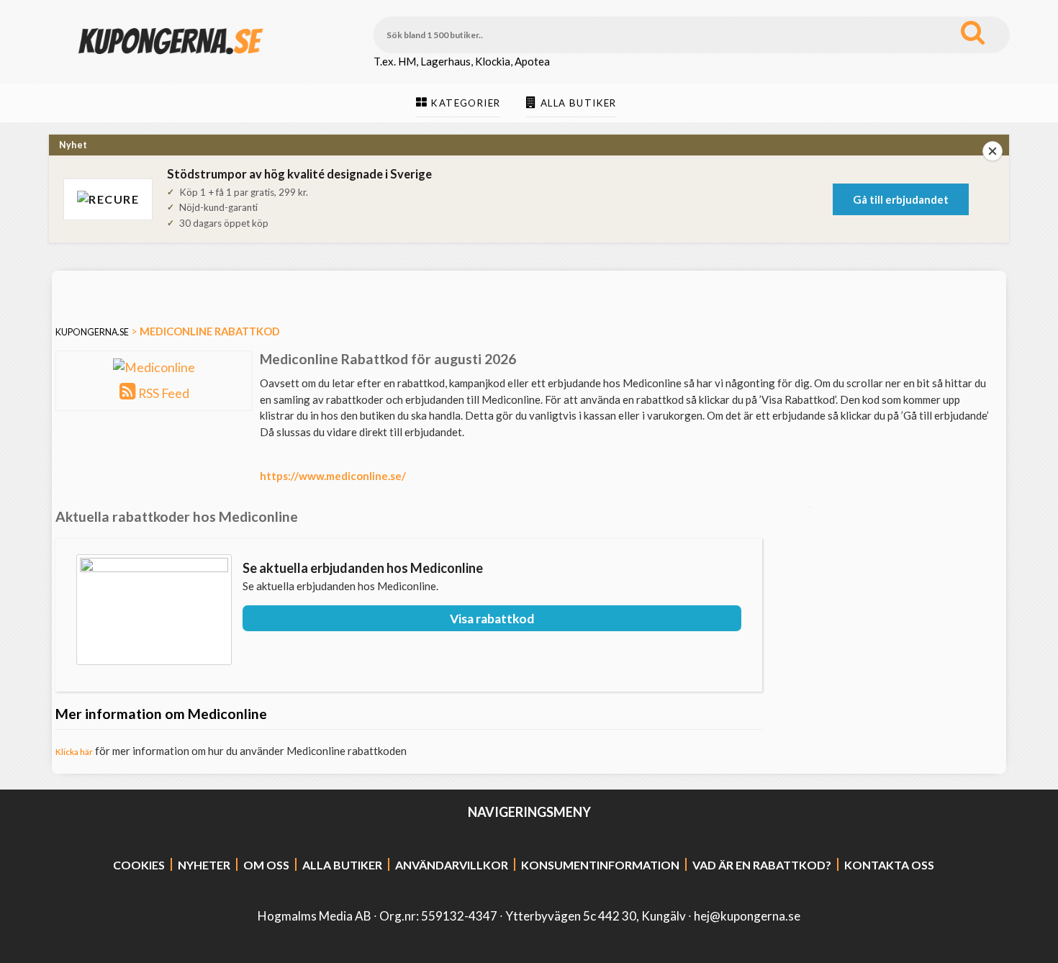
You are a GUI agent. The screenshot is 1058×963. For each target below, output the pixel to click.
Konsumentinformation (600, 865)
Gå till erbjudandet (901, 199)
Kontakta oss (889, 865)
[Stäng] (992, 151)
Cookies (139, 865)
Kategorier (465, 103)
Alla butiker (579, 103)
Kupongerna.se (92, 332)
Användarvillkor (451, 865)
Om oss (266, 865)
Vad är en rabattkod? (761, 865)
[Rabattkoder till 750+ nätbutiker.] (170, 65)
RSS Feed (163, 393)
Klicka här (74, 751)
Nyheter (204, 865)
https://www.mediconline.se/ (333, 475)
